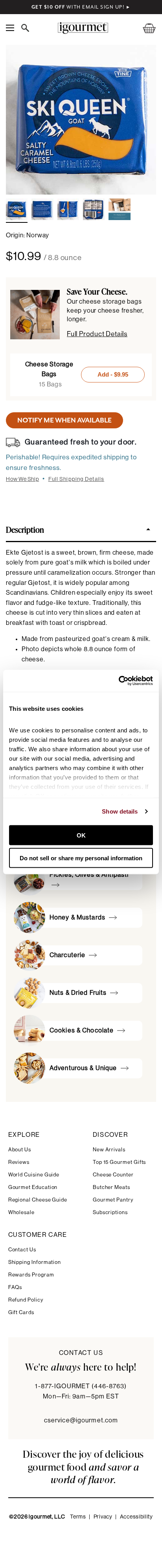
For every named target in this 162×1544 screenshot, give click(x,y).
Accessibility (136, 1517)
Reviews (19, 1162)
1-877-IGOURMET (81, 1386)
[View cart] (144, 28)
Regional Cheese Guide (38, 1199)
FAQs (15, 1287)
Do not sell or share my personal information (81, 858)
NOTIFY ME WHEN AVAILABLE (64, 420)
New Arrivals (109, 1149)
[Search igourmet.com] (27, 28)
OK (81, 835)
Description (25, 529)
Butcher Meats (111, 1187)
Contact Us (22, 1249)
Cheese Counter (113, 1174)
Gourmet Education (33, 1187)
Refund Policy (25, 1299)
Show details (120, 811)
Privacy (103, 1517)
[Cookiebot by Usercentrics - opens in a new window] (118, 681)
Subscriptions (110, 1212)
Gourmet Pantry (113, 1199)
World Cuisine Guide (34, 1174)
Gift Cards (21, 1312)
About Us (19, 1149)
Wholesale (21, 1212)
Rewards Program (31, 1274)
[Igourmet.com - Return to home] (83, 28)
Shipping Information (34, 1262)
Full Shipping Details (76, 479)
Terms (78, 1517)
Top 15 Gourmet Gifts (119, 1162)
